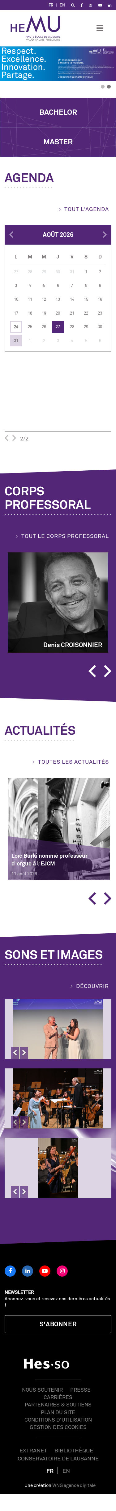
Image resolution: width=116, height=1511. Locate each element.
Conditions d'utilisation (58, 1419)
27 (58, 326)
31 (16, 340)
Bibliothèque (73, 1450)
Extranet (33, 1450)
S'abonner (58, 1324)
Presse (80, 1389)
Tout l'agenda (86, 208)
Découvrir (92, 985)
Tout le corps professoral (65, 535)
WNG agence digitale (74, 1485)
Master (58, 141)
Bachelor (58, 112)
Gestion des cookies (58, 1427)
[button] (8, 86)
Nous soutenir (42, 1389)
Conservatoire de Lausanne (58, 1458)
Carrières (58, 1397)
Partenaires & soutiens (58, 1404)
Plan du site (58, 1412)
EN (62, 5)
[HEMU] (38, 28)
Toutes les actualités (73, 761)
